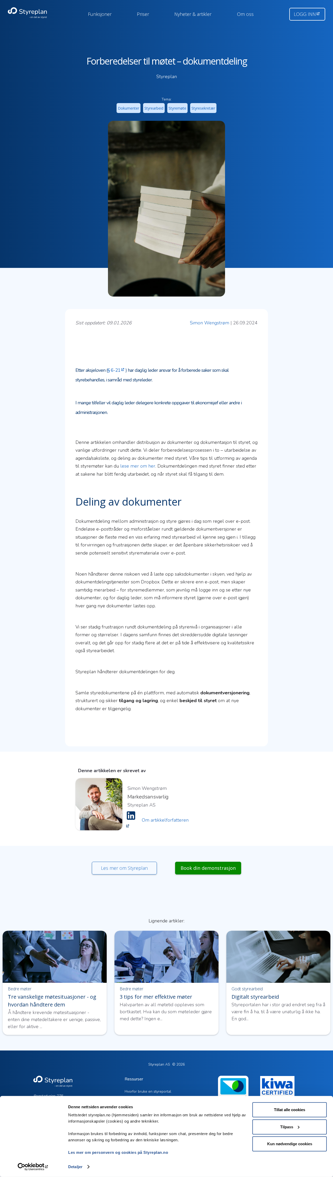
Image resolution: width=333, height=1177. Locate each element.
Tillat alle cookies (289, 1109)
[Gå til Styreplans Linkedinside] (131, 820)
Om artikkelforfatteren (165, 820)
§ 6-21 (113, 370)
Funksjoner (100, 14)
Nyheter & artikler (193, 14)
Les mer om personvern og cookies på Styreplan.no (118, 1152)
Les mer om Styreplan (124, 868)
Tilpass (286, 1126)
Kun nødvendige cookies (289, 1144)
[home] (33, 13)
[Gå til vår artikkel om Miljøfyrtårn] (233, 1095)
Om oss (245, 14)
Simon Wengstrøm (209, 323)
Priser (143, 14)
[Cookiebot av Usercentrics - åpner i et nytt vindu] (33, 1167)
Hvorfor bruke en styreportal (148, 1091)
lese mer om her (137, 466)
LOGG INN (305, 14)
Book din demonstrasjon (208, 868)
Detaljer (75, 1167)
